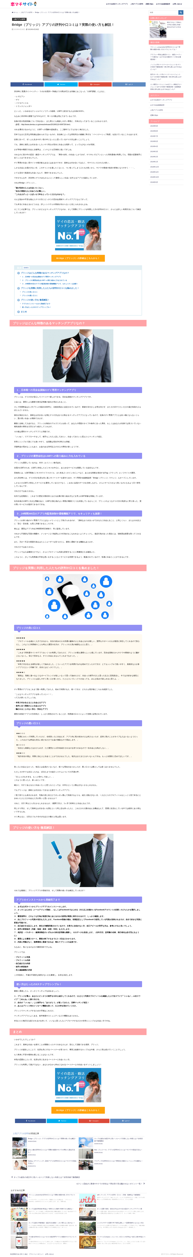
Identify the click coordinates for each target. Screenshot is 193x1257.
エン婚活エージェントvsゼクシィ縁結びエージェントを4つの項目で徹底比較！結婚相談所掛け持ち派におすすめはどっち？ (166, 87)
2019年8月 (154, 131)
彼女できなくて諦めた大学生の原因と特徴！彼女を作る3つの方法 (174, 25)
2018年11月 (154, 172)
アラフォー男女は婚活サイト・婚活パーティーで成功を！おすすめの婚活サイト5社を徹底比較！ (166, 57)
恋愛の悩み (149, 4)
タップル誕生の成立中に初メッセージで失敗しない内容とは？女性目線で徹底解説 (47, 1177)
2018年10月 (154, 177)
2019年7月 (154, 136)
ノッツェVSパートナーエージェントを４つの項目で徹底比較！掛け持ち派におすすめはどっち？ (166, 67)
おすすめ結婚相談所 (163, 4)
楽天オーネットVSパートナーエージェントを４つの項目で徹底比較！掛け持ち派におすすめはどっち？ (166, 77)
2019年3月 (154, 151)
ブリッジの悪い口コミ (30, 295)
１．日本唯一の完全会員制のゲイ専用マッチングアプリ (41, 276)
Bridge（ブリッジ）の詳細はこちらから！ (78, 258)
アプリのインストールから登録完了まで (36, 303)
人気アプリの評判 (137, 4)
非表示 (26, 267)
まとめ (22, 312)
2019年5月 (154, 141)
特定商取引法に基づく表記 (19, 1254)
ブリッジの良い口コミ (30, 292)
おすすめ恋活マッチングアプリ (117, 4)
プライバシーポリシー (36, 1254)
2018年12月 (154, 167)
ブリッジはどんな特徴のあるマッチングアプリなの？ (43, 273)
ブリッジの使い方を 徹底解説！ (34, 300)
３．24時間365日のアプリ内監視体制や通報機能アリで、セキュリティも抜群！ (50, 284)
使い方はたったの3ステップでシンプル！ (36, 307)
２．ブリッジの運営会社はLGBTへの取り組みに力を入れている (44, 280)
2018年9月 (154, 182)
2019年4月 (154, 146)
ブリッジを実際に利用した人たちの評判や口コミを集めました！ (48, 288)
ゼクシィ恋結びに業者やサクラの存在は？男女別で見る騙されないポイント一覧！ (109, 1183)
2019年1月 (154, 161)
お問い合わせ (177, 4)
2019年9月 (154, 126)
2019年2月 (154, 156)
